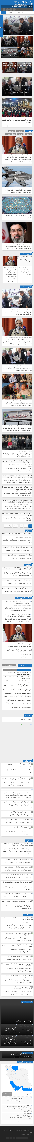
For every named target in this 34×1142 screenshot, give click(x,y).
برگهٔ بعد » (8, 526)
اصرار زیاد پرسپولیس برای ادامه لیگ (21, 558)
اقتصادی (20, 131)
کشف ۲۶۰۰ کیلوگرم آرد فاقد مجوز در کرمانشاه (17, 896)
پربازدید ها (24, 665)
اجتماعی (11, 131)
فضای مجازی (10, 134)
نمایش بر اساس (8, 1093)
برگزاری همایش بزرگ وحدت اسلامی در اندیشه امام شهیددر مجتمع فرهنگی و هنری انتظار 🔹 (17, 851)
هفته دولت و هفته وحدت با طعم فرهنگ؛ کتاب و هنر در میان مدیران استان (9, 41)
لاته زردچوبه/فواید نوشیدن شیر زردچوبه (20, 583)
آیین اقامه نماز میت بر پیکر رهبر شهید (22, 1021)
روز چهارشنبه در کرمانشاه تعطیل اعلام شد (19, 959)
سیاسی (28, 131)
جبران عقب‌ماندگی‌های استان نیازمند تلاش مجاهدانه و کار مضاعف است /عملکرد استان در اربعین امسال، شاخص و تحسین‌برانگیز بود (9, 65)
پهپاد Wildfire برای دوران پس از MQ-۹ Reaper (18, 862)
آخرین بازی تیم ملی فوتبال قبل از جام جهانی (18, 550)
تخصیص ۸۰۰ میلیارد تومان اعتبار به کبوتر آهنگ (18, 700)
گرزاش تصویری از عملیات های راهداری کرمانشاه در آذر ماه (10, 1030)
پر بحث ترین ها (9, 665)
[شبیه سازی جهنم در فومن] (17, 1057)
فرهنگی (28, 134)
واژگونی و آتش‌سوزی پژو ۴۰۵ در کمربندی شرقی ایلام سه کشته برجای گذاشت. (13, 1108)
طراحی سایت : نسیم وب (26, 1134)
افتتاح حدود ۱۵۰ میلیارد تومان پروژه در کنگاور (18, 822)
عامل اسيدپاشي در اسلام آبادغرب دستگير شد (18, 870)
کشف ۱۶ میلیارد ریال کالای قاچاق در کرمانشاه (17, 877)
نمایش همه (17, 1121)
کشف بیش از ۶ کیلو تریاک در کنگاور (21, 815)
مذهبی (20, 134)
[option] (17, 37)
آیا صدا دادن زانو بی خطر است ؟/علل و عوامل (18, 591)
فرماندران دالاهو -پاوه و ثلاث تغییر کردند (20, 707)
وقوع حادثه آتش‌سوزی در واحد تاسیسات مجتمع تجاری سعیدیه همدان (14, 1100)
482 (15, 526)
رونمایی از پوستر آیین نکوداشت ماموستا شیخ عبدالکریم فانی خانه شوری (25, 65)
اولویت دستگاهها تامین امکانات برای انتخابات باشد (17, 693)
